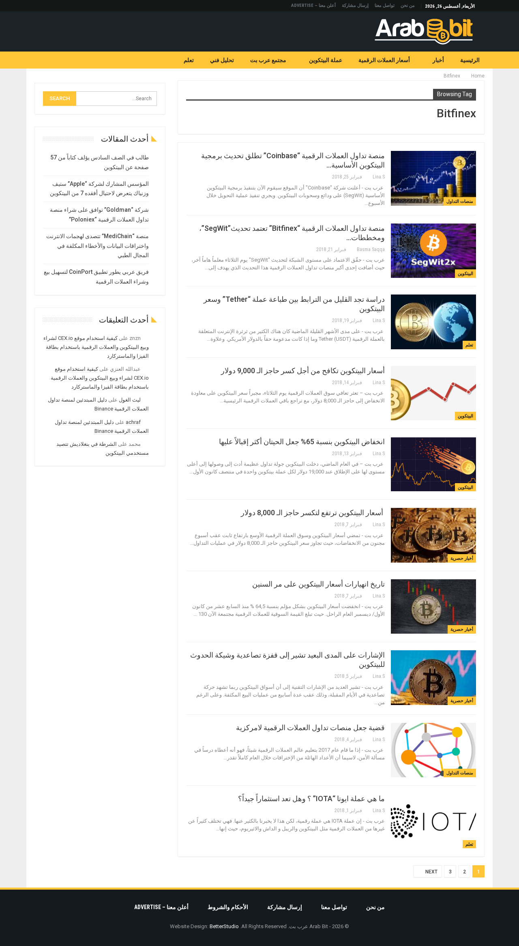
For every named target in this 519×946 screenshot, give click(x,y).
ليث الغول (130, 400)
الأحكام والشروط (228, 907)
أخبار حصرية (461, 558)
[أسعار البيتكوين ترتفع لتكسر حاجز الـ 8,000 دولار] (433, 535)
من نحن (408, 5)
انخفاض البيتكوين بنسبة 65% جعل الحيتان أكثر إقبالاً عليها (302, 441)
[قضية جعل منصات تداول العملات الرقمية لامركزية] (433, 750)
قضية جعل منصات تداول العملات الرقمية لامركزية (310, 727)
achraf (133, 422)
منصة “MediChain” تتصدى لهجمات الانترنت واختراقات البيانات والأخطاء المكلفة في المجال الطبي (97, 246)
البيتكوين (465, 273)
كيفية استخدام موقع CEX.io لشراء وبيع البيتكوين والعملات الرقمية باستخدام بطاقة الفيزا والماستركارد (96, 347)
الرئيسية (470, 60)
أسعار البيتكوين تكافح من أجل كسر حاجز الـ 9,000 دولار (303, 370)
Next (431, 872)
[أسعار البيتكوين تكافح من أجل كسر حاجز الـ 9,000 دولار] (433, 393)
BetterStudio (224, 926)
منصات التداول (459, 201)
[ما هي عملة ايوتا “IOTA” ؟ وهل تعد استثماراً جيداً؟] (433, 821)
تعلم (189, 60)
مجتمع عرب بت (268, 60)
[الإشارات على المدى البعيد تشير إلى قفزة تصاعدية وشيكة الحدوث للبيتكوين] (433, 677)
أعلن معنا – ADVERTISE (313, 5)
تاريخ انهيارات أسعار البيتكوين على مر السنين (318, 584)
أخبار (438, 60)
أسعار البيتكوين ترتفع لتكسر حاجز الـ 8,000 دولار (313, 512)
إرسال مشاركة (355, 5)
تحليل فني (222, 60)
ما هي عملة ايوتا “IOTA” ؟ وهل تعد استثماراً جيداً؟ (311, 798)
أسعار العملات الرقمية (384, 60)
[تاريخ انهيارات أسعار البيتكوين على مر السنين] (433, 606)
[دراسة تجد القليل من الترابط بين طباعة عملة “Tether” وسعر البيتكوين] (433, 322)
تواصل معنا (385, 5)
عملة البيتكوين (325, 60)
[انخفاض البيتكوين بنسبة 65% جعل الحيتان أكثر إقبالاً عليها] (433, 464)
